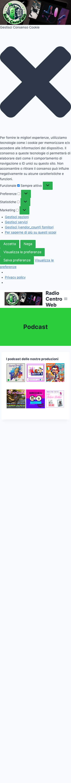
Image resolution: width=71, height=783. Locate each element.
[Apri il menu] (65, 299)
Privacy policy (15, 277)
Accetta (9, 244)
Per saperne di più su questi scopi (30, 232)
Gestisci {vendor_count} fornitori (29, 227)
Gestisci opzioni (17, 217)
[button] (35, 82)
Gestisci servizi (16, 222)
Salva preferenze (16, 260)
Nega (28, 244)
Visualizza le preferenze (22, 252)
